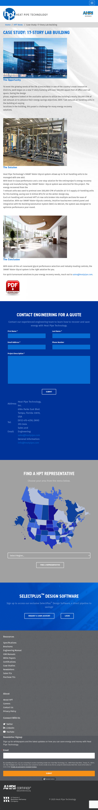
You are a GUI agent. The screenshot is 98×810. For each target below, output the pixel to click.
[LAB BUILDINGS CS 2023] (12, 287)
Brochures (8, 646)
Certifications (9, 661)
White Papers (9, 658)
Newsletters (8, 669)
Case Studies (9, 665)
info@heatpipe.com (28, 442)
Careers (6, 703)
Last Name (57, 331)
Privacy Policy (9, 711)
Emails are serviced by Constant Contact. (24, 767)
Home (8, 24)
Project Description (16, 353)
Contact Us (8, 707)
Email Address (14, 342)
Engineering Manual (12, 650)
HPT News (18, 24)
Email (6, 750)
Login (67, 616)
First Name (13, 331)
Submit (49, 773)
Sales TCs (7, 673)
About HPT (8, 699)
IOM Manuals (9, 654)
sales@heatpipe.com (83, 274)
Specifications (9, 642)
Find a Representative (50, 565)
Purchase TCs (9, 677)
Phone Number (58, 342)
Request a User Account (39, 616)
